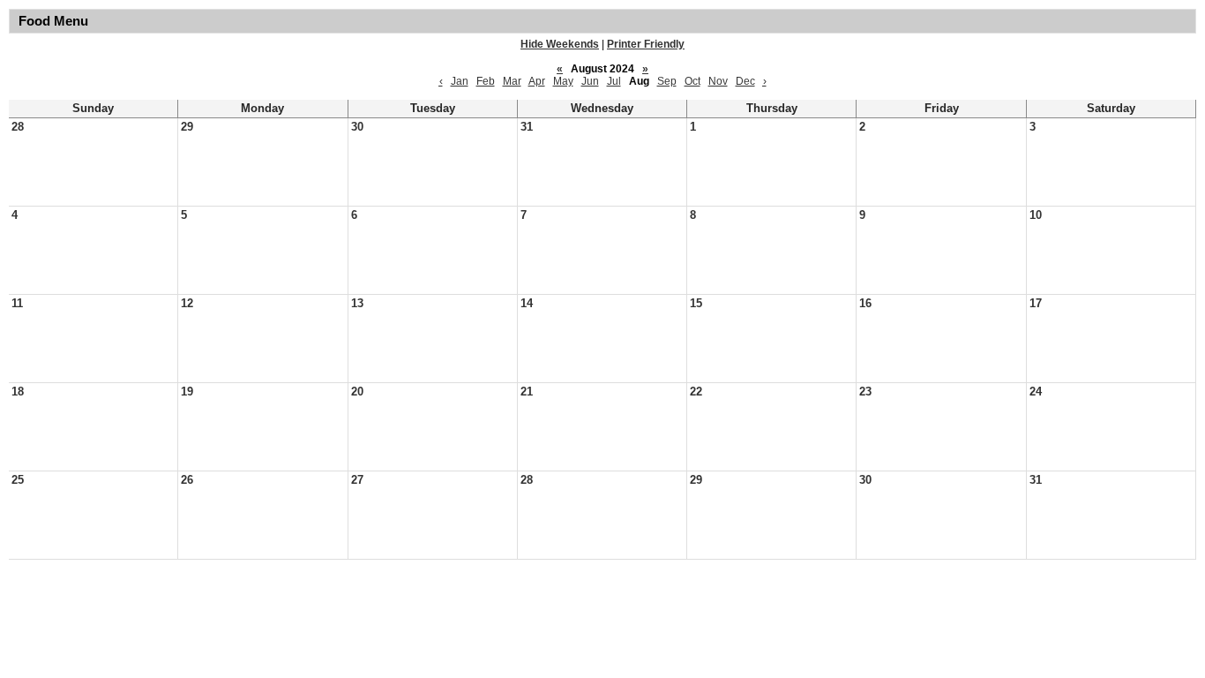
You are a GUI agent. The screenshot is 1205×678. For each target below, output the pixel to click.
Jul (614, 81)
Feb (485, 81)
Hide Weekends (559, 44)
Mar (512, 81)
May (563, 81)
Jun (590, 81)
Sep (667, 81)
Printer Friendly (646, 44)
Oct (692, 81)
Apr (536, 81)
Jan (459, 81)
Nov (718, 81)
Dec (745, 81)
